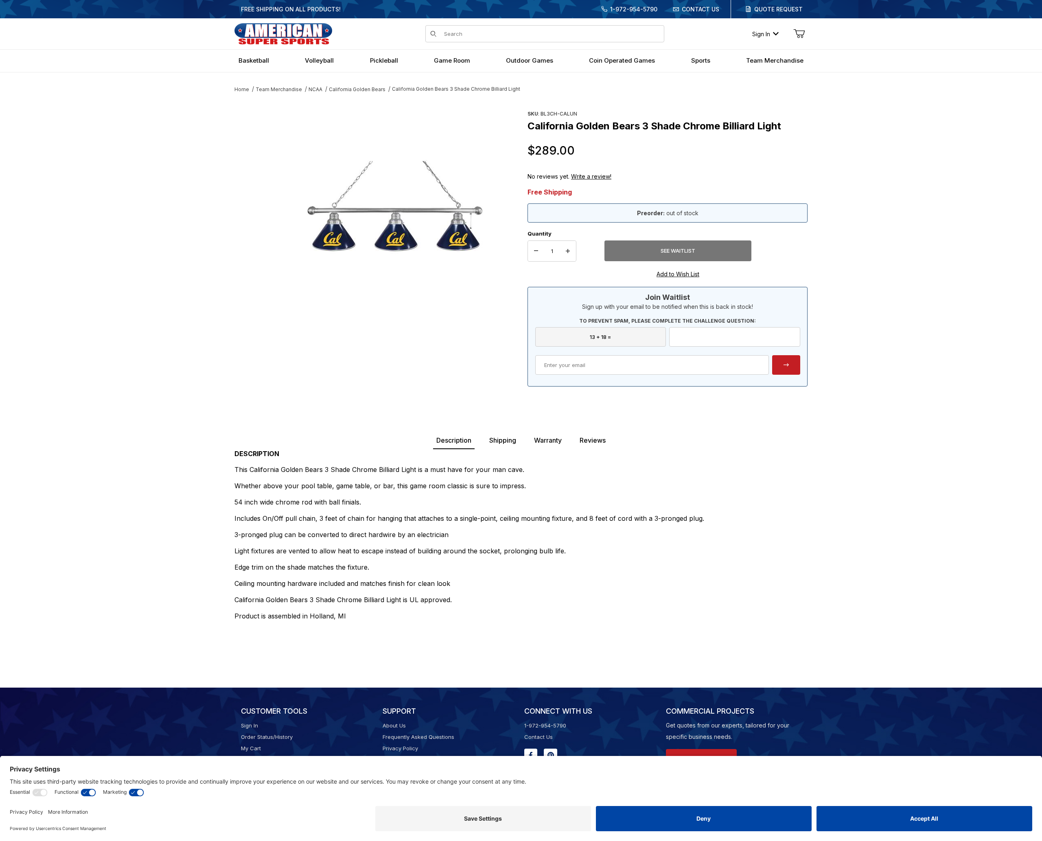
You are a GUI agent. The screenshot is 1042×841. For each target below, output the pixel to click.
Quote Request (778, 9)
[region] (250, 202)
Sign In (761, 34)
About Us (394, 725)
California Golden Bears (357, 89)
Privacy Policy (400, 748)
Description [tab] (453, 440)
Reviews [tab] (593, 440)
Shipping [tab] (502, 440)
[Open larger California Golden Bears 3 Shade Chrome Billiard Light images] (394, 205)
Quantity (540, 233)
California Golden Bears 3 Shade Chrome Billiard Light (456, 89)
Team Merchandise (279, 89)
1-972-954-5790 (633, 9)
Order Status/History (267, 737)
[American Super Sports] (283, 33)
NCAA (315, 89)
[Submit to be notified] (786, 365)
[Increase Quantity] (568, 251)
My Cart (251, 748)
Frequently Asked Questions (418, 737)
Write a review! (591, 176)
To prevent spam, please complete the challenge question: (667, 321)
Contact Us (700, 9)
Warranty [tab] (548, 440)
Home (241, 89)
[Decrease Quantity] (536, 251)
